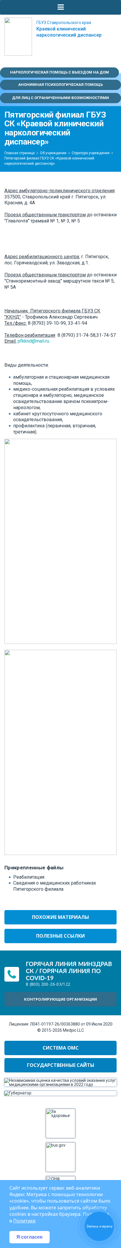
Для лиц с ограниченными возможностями (60, 98)
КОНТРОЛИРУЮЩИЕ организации (60, 999)
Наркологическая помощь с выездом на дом (59, 72)
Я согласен (29, 1237)
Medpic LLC (73, 1030)
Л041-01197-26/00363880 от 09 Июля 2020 (71, 1024)
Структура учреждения (91, 153)
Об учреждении (53, 153)
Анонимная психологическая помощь (60, 84)
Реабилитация (28, 877)
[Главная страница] (18, 36)
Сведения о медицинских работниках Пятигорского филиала (54, 886)
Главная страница (19, 153)
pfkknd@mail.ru (33, 341)
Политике (24, 1221)
